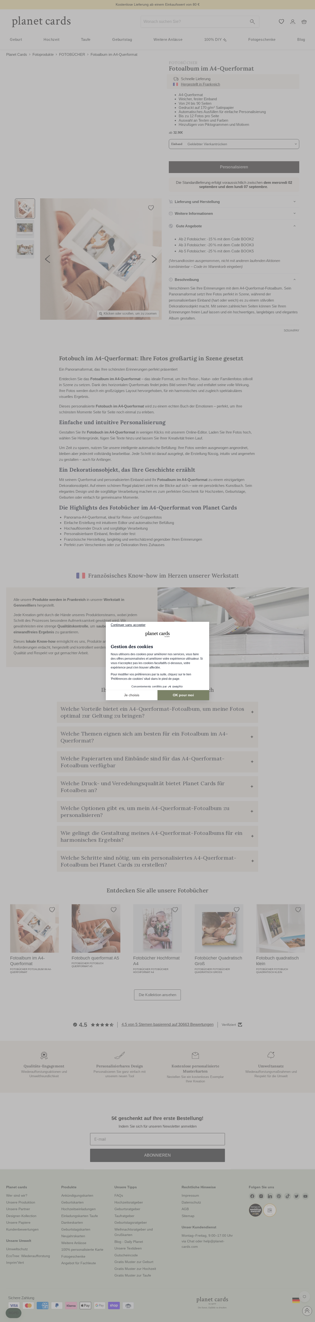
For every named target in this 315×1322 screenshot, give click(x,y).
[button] (13, 1313)
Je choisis (131, 695)
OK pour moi (183, 695)
